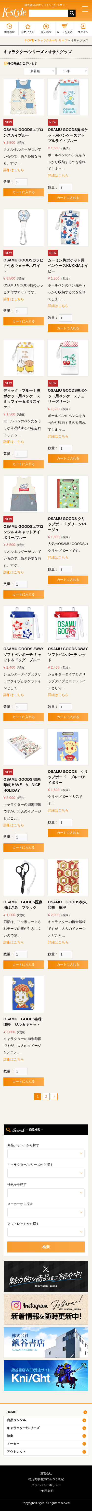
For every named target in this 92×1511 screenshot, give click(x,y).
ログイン (83, 32)
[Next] (54, 1096)
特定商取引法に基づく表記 (46, 1479)
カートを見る (64, 32)
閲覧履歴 (9, 32)
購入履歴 (46, 32)
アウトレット (16, 1451)
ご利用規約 (46, 1491)
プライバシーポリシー (46, 1485)
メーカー (13, 1444)
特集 (10, 1436)
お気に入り (28, 32)
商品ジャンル (16, 1420)
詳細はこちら (13, 170)
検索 (46, 1247)
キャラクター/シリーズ (52, 40)
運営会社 (46, 1473)
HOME (29, 40)
